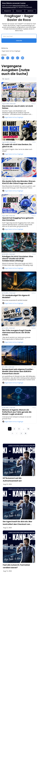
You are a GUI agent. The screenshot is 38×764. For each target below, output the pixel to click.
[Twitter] (2, 58)
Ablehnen (30, 11)
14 (28, 429)
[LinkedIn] (7, 58)
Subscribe (19, 40)
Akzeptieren (7, 11)
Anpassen (19, 11)
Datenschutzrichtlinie (19, 5)
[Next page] (21, 433)
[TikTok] (17, 58)
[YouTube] (22, 58)
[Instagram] (12, 58)
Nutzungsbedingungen (9, 7)
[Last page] (25, 433)
